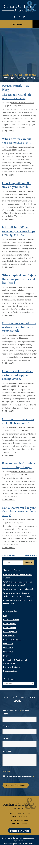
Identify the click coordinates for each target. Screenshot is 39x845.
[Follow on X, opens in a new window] (19, 17)
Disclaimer (7, 771)
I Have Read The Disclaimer (20, 776)
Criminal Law (22, 194)
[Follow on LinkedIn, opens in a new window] (24, 17)
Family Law (22, 150)
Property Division (11, 667)
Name (5, 713)
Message (6, 751)
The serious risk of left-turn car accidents (17, 96)
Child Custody (22, 338)
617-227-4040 (16, 24)
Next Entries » (31, 555)
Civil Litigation (10, 632)
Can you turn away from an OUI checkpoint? (18, 421)
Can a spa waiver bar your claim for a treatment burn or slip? (19, 511)
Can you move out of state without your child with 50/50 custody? (19, 327)
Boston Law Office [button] (19, 830)
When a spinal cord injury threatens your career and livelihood (19, 279)
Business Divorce (11, 620)
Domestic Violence (25, 242)
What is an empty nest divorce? (18, 589)
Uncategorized (10, 671)
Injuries (20, 105)
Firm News (8, 648)
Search (28, 562)
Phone (5, 726)
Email (5, 738)
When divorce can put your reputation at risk (16, 141)
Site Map (17, 843)
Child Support (9, 627)
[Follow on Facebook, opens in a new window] (15, 17)
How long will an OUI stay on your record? (16, 185)
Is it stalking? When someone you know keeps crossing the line (18, 231)
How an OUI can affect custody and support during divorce (17, 375)
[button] (35, 24)
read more (8, 130)
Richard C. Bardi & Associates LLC (21, 838)
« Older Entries (8, 555)
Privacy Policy (28, 843)
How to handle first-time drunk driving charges (18, 465)
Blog (5, 615)
